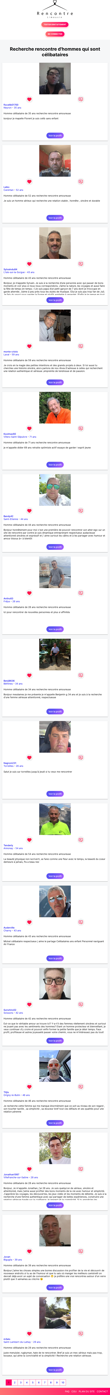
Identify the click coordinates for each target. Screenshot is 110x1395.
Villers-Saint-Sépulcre (15, 436)
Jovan (7, 1256)
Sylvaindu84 (10, 269)
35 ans (17, 107)
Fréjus (7, 601)
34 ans (18, 683)
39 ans (18, 1259)
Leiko (6, 187)
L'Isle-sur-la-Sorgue (14, 272)
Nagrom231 (10, 763)
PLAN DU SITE (87, 1391)
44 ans (24, 519)
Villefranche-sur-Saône (16, 1177)
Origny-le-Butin (12, 1095)
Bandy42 (8, 516)
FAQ (67, 1391)
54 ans (19, 848)
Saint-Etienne (11, 519)
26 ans (16, 601)
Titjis (6, 1092)
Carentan (8, 189)
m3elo (7, 1339)
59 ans (15, 354)
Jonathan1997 (11, 1174)
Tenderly (8, 845)
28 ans (34, 1177)
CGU (74, 1391)
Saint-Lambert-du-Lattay (17, 1341)
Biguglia (8, 1259)
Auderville (9, 927)
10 (63, 1382)
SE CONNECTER (55, 34)
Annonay (8, 848)
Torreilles (8, 765)
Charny (7, 930)
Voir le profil (55, 135)
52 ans (19, 189)
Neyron (7, 107)
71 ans (33, 436)
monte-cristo (11, 351)
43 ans (30, 272)
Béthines (8, 683)
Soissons (8, 1012)
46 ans (26, 1095)
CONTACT (102, 1391)
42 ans (19, 1012)
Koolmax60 (10, 433)
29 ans (37, 1341)
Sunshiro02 (10, 1009)
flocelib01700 (11, 104)
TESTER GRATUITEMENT (55, 24)
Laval (6, 354)
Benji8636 (9, 680)
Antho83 (8, 598)
